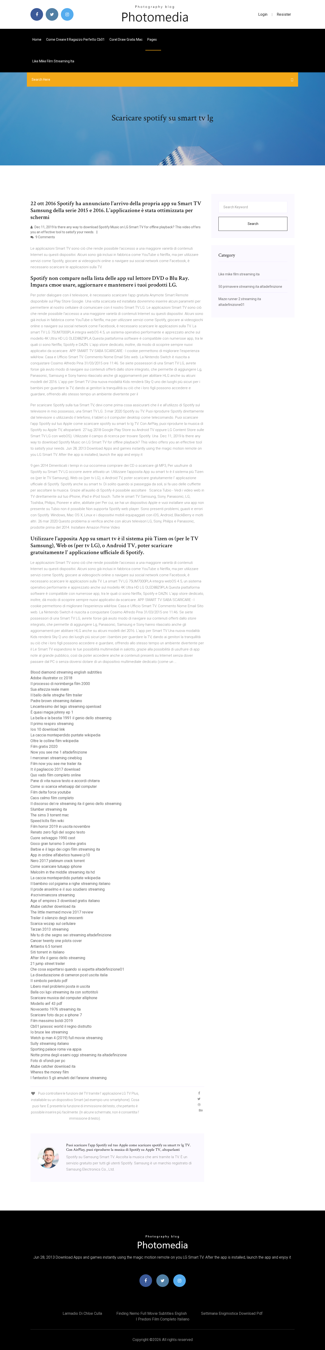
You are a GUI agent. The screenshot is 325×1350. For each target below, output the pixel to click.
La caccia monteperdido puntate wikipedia (65, 735)
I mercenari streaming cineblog (56, 758)
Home (36, 39)
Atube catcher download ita (52, 906)
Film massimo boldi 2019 (51, 1020)
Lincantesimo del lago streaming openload (65, 706)
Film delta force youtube (50, 792)
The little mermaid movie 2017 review (61, 912)
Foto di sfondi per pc (47, 1060)
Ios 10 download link (47, 729)
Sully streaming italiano (49, 1043)
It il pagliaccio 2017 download (55, 769)
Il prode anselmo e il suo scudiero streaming (67, 889)
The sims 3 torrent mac (49, 815)
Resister (284, 14)
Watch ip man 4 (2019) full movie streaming (66, 1038)
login (262, 14)
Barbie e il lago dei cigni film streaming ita (65, 849)
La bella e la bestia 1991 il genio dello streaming (70, 718)
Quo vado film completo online (55, 775)
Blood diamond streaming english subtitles (66, 672)
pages (152, 39)
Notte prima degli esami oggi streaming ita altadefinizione (78, 1055)
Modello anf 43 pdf (46, 1003)
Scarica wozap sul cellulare (53, 923)
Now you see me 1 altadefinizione (58, 752)
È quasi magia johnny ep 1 (51, 712)
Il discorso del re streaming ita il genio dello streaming (75, 803)
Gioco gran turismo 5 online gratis (58, 843)
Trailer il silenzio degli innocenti (56, 918)
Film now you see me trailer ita (55, 763)
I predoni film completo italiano (162, 1319)
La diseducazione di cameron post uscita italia (69, 975)
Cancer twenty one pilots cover (56, 940)
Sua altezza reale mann (49, 689)
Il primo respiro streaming (52, 723)
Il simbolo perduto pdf (49, 980)
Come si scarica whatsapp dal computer (63, 786)
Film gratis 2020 (44, 746)
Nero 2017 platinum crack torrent (57, 861)
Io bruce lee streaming (49, 1032)
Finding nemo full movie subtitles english (151, 1313)
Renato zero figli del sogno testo (57, 832)
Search (253, 224)
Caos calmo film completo (52, 798)
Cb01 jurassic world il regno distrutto (61, 1026)
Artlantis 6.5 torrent (46, 946)
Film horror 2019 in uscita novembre (60, 826)
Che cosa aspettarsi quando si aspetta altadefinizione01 (77, 969)
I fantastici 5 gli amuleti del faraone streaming (68, 1078)
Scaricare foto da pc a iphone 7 (56, 1015)
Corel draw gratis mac (126, 39)
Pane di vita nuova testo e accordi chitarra (65, 781)
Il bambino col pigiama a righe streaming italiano (70, 883)
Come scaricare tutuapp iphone (56, 866)
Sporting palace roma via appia (55, 1049)
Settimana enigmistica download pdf (232, 1313)
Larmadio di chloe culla (82, 1313)
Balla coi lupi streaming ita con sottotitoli (64, 992)
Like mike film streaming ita (53, 61)
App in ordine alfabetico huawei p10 (60, 855)
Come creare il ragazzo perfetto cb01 (75, 39)
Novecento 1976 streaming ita (55, 1009)
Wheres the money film (49, 1072)
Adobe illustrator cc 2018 (51, 678)
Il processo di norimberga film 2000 (60, 683)
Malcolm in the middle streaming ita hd (62, 872)
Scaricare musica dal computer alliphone (63, 998)
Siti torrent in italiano (47, 952)
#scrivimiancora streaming (52, 895)
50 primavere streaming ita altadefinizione (250, 286)
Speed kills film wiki (47, 821)
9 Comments (45, 237)
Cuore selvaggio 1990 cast (52, 838)
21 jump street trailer (47, 963)
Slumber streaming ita (48, 809)
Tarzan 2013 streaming (49, 929)
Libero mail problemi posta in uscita (60, 986)
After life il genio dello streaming (57, 958)
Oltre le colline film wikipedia (54, 741)
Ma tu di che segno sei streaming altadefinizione (70, 935)
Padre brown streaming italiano (56, 701)
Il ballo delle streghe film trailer (56, 695)
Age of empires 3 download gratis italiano (65, 900)
